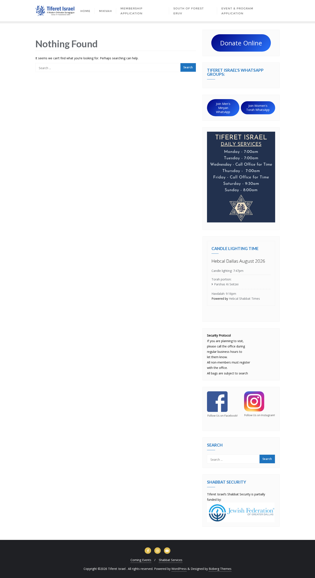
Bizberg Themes (220, 569)
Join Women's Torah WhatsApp (258, 108)
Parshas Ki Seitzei (226, 284)
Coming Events (140, 560)
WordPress (179, 569)
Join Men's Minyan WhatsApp (223, 108)
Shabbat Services (170, 560)
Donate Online (241, 43)
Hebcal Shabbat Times (244, 298)
